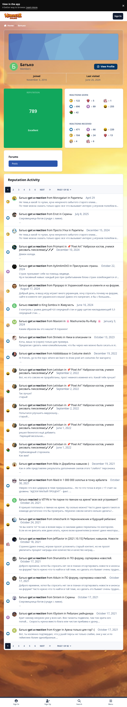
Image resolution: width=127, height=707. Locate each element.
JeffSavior (58, 538)
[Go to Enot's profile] (14, 214)
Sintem (57, 597)
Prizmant (58, 246)
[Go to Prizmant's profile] (14, 247)
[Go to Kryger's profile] (14, 630)
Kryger (57, 629)
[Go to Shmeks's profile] (14, 338)
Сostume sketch (81, 353)
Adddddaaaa (60, 353)
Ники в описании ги (78, 337)
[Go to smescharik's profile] (14, 520)
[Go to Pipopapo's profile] (14, 286)
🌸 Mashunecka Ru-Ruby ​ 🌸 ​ (84, 321)
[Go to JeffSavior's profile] (14, 539)
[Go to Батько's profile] (14, 305)
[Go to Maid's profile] (14, 480)
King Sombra (49, 305)
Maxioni (58, 321)
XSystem (58, 613)
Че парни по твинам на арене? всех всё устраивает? (85, 499)
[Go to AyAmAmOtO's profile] (14, 266)
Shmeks (57, 337)
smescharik (59, 519)
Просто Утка (60, 230)
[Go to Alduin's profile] (14, 578)
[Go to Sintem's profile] (14, 598)
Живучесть (67, 305)
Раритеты (77, 198)
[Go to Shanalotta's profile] (14, 559)
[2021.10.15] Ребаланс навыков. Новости (93, 538)
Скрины (67, 214)
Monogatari (60, 198)
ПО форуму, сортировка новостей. (91, 558)
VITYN (45, 499)
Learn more (6, 5)
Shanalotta (59, 558)
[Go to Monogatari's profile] (14, 198)
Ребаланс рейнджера (80, 613)
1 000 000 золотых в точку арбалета (85, 480)
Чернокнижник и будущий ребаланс (93, 519)
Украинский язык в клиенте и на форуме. (94, 285)
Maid (56, 480)
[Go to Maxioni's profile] (14, 322)
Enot (56, 214)
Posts (15, 163)
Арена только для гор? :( (80, 629)
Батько (23, 198)
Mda (55, 464)
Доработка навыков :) (75, 464)
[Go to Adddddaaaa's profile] (14, 354)
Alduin (57, 577)
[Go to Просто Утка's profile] (14, 231)
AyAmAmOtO (61, 266)
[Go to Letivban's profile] (14, 370)
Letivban (58, 369)
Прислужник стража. (85, 266)
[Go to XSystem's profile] (14, 614)
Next (42, 189)
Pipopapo (58, 285)
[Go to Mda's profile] (14, 464)
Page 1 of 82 (63, 189)
